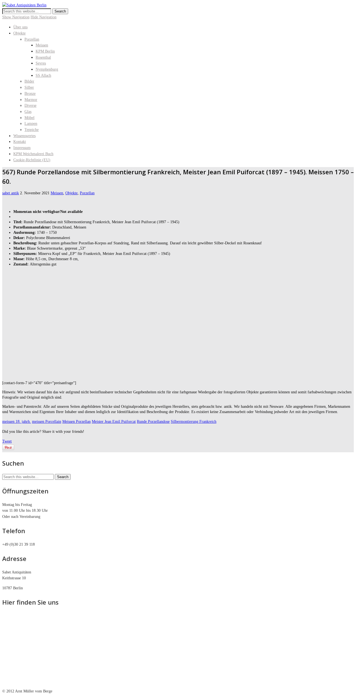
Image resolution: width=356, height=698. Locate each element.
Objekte (19, 33)
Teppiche (31, 130)
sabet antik (10, 193)
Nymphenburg (47, 69)
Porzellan (31, 39)
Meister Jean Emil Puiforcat (114, 421)
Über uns (20, 27)
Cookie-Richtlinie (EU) (31, 160)
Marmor (30, 100)
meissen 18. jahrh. (16, 421)
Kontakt (19, 142)
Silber (29, 87)
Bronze (30, 93)
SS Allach (43, 75)
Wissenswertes (24, 136)
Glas (27, 112)
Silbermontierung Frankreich (193, 421)
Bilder (29, 81)
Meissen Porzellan (76, 421)
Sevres (41, 63)
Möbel (29, 118)
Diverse (30, 105)
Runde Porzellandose (153, 421)
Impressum (22, 148)
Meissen (42, 45)
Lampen (30, 123)
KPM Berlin (45, 51)
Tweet (7, 441)
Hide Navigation (43, 17)
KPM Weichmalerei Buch (33, 154)
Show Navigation (15, 17)
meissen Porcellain (46, 421)
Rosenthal (43, 57)
